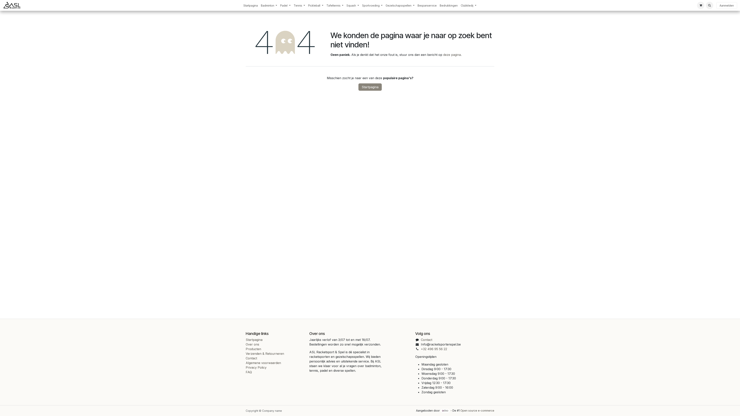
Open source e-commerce (477, 410)
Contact (251, 358)
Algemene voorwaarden (263, 363)
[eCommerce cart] (700, 5)
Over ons (252, 344)
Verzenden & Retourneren (265, 354)
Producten (253, 349)
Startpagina (370, 87)
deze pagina (452, 55)
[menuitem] (250, 5)
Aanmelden (727, 5)
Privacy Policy (256, 367)
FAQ (249, 372)
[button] (709, 5)
